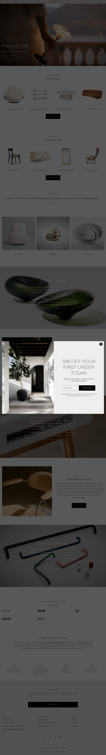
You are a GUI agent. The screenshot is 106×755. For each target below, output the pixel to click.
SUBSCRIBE (87, 388)
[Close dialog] (101, 344)
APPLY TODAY (33, 743)
